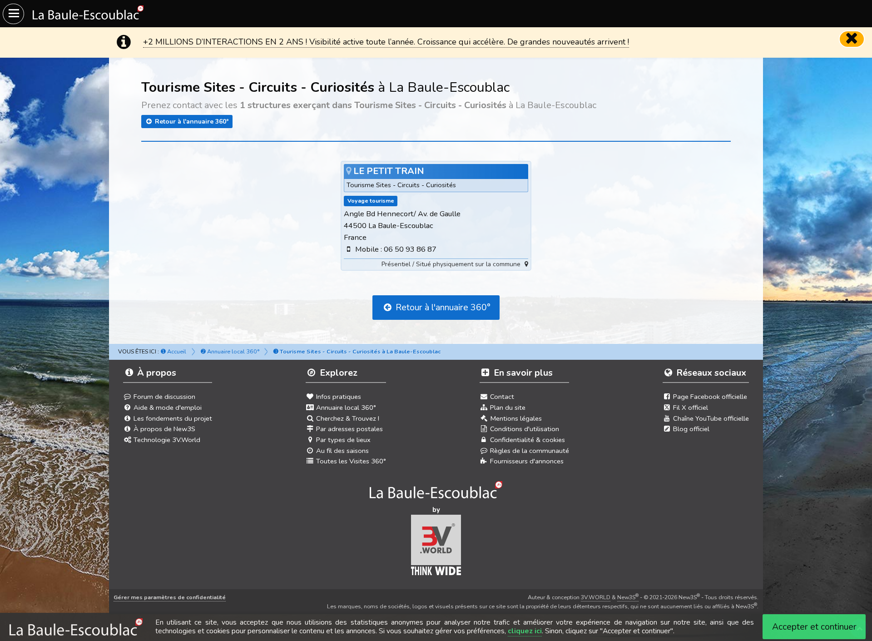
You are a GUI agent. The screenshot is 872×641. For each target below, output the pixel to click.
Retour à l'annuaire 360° (191, 121)
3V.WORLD (595, 597)
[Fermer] (852, 39)
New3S (628, 597)
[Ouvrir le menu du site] (13, 14)
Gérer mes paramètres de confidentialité (170, 597)
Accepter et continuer (814, 627)
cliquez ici (525, 631)
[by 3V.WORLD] (436, 547)
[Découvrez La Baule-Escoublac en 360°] (436, 492)
